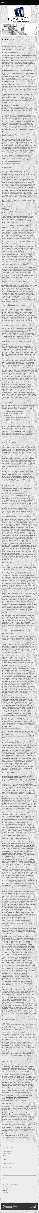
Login (34, 1206)
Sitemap (15, 1206)
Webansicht (33, 1207)
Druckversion (8, 1206)
